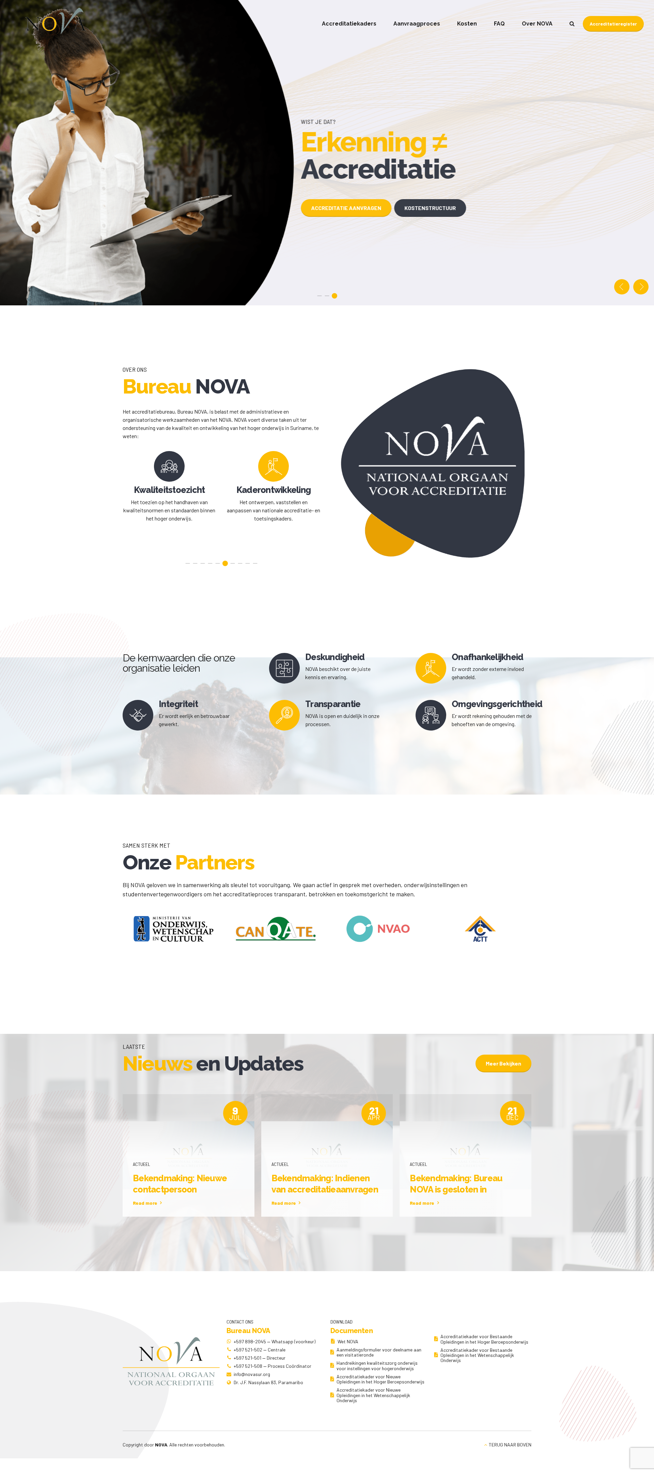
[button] (621, 286)
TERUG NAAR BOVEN (510, 1444)
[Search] (572, 23)
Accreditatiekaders (349, 23)
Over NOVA (537, 23)
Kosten (467, 23)
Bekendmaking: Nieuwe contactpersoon (180, 1184)
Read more (145, 1203)
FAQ (499, 23)
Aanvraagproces (416, 23)
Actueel (141, 1164)
